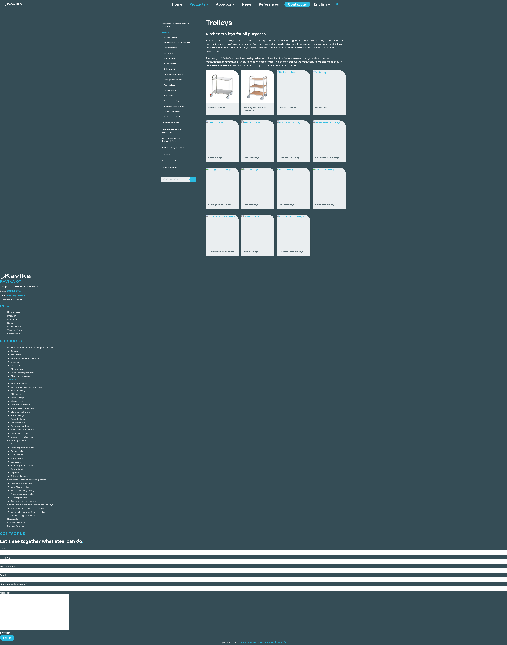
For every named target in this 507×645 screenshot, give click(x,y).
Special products (16, 522)
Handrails (12, 518)
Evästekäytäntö (275, 642)
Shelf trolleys (17, 397)
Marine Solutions (16, 526)
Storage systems (19, 369)
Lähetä (7, 637)
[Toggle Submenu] (193, 24)
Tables (14, 351)
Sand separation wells (22, 447)
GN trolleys (16, 394)
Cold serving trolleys (21, 483)
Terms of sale (15, 330)
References (269, 4)
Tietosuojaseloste (250, 642)
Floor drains (17, 454)
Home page (13, 312)
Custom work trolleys (22, 437)
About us (223, 4)
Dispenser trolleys (20, 433)
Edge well (15, 472)
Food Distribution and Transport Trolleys (30, 504)
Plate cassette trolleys (22, 408)
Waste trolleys (18, 401)
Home (177, 4)
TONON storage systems (21, 515)
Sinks (13, 444)
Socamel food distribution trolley (28, 511)
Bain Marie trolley (20, 487)
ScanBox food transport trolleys (27, 508)
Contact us (297, 4)
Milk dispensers (19, 497)
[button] (207, 4)
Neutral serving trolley (22, 490)
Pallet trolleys (18, 422)
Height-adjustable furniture (25, 358)
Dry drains (16, 462)
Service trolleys (19, 383)
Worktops (16, 354)
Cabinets (15, 365)
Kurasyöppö (17, 469)
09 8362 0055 (14, 290)
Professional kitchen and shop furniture (30, 347)
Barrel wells (17, 451)
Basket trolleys (18, 390)
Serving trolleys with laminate (26, 387)
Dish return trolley (20, 404)
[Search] (193, 179)
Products (197, 4)
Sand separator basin (22, 465)
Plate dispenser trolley (22, 494)
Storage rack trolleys (21, 412)
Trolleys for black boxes (23, 429)
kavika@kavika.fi (16, 295)
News (247, 4)
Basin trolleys (18, 419)
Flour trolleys (17, 415)
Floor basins (17, 458)
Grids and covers (19, 476)
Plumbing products (18, 440)
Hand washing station (22, 372)
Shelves (15, 362)
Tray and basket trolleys (23, 501)
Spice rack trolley (20, 426)
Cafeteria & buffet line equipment (26, 479)
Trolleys (11, 379)
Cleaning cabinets (20, 376)
